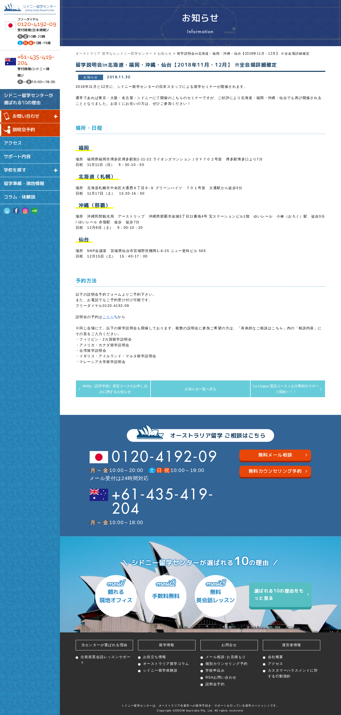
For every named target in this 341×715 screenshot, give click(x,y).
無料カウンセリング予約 (275, 471)
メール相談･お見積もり (225, 657)
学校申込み (215, 670)
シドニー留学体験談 (160, 670)
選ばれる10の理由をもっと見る (279, 594)
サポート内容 (17, 156)
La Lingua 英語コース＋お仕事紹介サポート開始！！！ (286, 388)
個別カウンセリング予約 (226, 664)
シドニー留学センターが (28, 99)
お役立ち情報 (154, 657)
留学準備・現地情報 (24, 183)
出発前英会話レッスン (106, 659)
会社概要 (275, 657)
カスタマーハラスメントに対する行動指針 (293, 673)
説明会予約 (23, 129)
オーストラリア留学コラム (166, 664)
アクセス (13, 143)
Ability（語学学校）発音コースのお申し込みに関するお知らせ (115, 388)
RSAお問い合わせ (221, 677)
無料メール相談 (275, 455)
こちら (108, 317)
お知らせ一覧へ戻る (200, 389)
